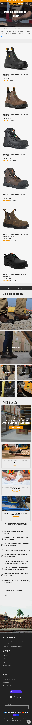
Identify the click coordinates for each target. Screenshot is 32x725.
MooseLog (10, 718)
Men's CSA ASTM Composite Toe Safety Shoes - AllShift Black (14, 275)
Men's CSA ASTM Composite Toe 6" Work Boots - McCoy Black (14, 155)
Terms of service (10, 720)
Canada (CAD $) (11, 707)
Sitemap (25, 720)
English (22, 707)
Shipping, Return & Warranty (10, 679)
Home (2, 28)
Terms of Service (7, 685)
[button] (1, 4)
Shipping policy (18, 720)
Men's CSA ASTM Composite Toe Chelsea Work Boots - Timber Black (16, 75)
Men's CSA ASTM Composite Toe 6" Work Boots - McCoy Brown (14, 195)
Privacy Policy (6, 682)
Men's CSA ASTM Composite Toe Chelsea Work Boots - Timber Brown (16, 115)
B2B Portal (6, 659)
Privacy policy (25, 718)
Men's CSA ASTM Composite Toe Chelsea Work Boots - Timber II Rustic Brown (16, 235)
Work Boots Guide (7, 669)
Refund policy (17, 718)
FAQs (4, 662)
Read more (4, 37)
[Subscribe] (27, 595)
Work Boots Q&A (7, 665)
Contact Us (6, 655)
